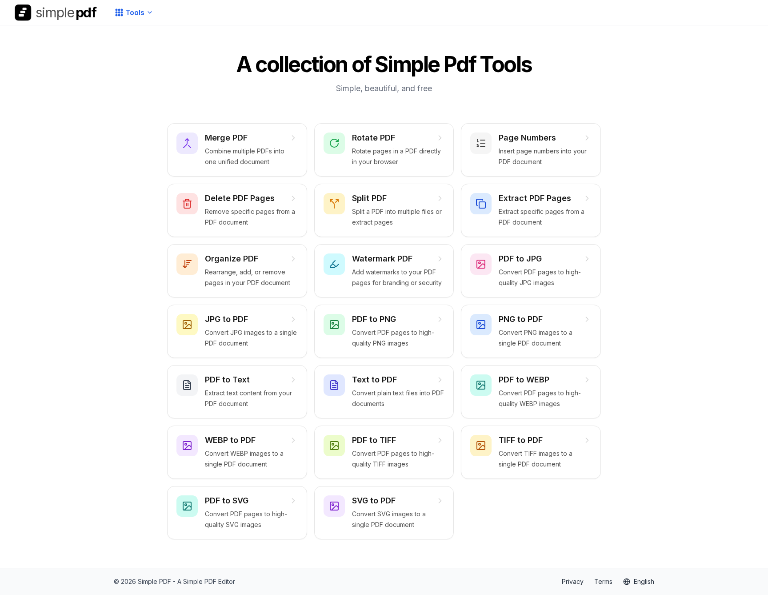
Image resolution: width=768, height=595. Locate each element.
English (644, 581)
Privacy (573, 581)
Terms (603, 581)
